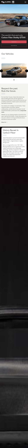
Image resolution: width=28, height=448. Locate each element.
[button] (25, 2)
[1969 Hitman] (14, 70)
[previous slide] (1, 71)
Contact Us (14, 41)
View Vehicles (14, 45)
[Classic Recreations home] (7, 2)
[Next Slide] (26, 71)
